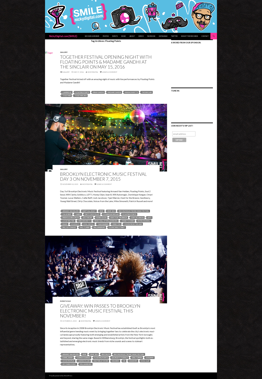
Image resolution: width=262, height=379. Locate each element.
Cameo (78, 214)
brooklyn (106, 354)
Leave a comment (109, 72)
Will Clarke (85, 227)
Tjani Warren (103, 224)
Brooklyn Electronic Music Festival (134, 211)
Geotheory (87, 217)
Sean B (64, 224)
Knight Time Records (189, 36)
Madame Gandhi (114, 92)
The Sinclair (147, 92)
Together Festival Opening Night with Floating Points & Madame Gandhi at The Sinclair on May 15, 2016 (106, 61)
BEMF (102, 211)
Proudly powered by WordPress (60, 376)
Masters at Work (101, 361)
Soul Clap (145, 361)
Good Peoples (68, 361)
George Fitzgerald (120, 357)
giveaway (150, 357)
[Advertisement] (192, 64)
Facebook (151, 36)
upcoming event (69, 364)
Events (115, 36)
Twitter (174, 36)
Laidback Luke (84, 361)
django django (83, 357)
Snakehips (133, 361)
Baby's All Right (89, 211)
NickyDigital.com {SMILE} (63, 36)
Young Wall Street (117, 227)
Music (123, 36)
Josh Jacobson (137, 217)
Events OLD (65, 301)
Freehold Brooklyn (70, 217)
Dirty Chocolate (92, 214)
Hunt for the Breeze (118, 217)
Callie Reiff (67, 214)
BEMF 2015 (111, 211)
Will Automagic (69, 227)
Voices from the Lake (133, 224)
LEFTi (149, 217)
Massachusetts (131, 92)
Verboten (116, 224)
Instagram (163, 36)
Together (66, 95)
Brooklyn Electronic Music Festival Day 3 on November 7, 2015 (103, 176)
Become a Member (92, 36)
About (132, 36)
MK (124, 361)
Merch (141, 36)
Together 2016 (81, 95)
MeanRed (115, 361)
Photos (106, 36)
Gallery (64, 52)
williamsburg (99, 227)
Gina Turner (137, 357)
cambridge (67, 92)
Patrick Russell (144, 221)
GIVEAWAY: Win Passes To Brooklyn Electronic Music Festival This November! (100, 310)
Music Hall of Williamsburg (106, 221)
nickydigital (92, 72)
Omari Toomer (127, 221)
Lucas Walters (68, 221)
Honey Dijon (101, 217)
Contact (205, 36)
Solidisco (75, 224)
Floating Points (82, 92)
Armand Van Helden (70, 211)
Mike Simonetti (84, 221)
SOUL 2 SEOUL (88, 224)
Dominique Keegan (111, 214)
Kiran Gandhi (98, 92)
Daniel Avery (67, 357)
